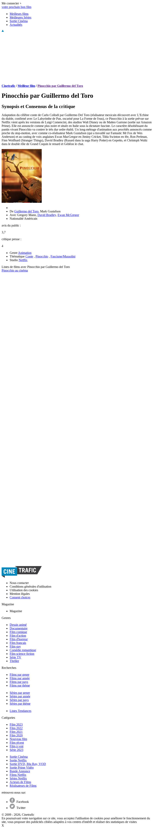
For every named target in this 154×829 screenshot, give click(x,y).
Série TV (15, 657)
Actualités (16, 24)
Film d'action (18, 635)
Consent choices (20, 597)
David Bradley (46, 215)
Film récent (17, 742)
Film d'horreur (19, 639)
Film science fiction (22, 653)
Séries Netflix (18, 778)
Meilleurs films (19, 13)
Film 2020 (16, 735)
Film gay (15, 646)
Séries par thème (20, 703)
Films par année (20, 678)
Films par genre (19, 674)
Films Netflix (18, 774)
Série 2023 (16, 750)
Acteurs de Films (20, 782)
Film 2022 (16, 728)
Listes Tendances (20, 711)
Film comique (18, 632)
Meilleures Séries (20, 17)
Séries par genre (20, 692)
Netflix (23, 260)
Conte (29, 256)
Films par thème (20, 685)
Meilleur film (26, 86)
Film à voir (16, 746)
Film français (18, 643)
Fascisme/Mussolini (63, 256)
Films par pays (19, 682)
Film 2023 (16, 724)
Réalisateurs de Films (23, 785)
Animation (24, 252)
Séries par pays (19, 700)
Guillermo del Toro (26, 211)
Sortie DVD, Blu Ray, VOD (28, 764)
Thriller (14, 661)
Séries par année (20, 696)
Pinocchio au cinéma (15, 270)
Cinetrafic (8, 86)
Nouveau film (18, 739)
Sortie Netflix (18, 760)
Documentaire (18, 628)
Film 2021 (16, 731)
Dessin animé (18, 624)
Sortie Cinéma (19, 21)
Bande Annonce (20, 771)
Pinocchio (41, 256)
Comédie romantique (23, 650)
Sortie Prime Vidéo (22, 767)
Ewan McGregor (68, 215)
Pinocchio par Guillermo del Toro (60, 86)
